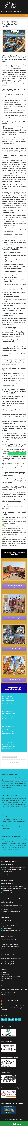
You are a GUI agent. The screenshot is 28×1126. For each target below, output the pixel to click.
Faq (2, 980)
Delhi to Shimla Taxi (7, 702)
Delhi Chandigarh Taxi (8, 713)
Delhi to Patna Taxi (7, 704)
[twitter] (5, 1019)
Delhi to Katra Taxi (7, 715)
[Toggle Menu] (26, 15)
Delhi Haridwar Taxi (7, 730)
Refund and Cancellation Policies (10, 976)
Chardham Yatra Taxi (14, 649)
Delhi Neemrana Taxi (8, 717)
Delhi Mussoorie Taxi (8, 728)
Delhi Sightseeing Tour (15, 618)
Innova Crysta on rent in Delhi (9, 944)
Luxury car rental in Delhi (7, 942)
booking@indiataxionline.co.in (11, 874)
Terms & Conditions (6, 978)
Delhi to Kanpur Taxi (8, 733)
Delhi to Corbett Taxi (8, 700)
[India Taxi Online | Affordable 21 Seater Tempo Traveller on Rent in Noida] (10, 5)
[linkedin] (9, 1019)
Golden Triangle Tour (14, 679)
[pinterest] (12, 1019)
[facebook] (2, 1019)
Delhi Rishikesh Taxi (7, 719)
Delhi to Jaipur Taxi (7, 698)
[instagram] (19, 1019)
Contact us (4, 972)
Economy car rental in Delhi (8, 940)
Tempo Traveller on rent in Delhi (10, 946)
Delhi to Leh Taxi (7, 743)
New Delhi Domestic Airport (8, 962)
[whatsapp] (16, 1019)
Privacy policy (5, 974)
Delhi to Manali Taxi (7, 711)
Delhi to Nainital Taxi (8, 726)
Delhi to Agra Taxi (7, 696)
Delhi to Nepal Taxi (7, 741)
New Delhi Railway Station (8, 964)
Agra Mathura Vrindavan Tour (14, 586)
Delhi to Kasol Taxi (7, 748)
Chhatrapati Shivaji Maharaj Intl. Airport (12, 958)
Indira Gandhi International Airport (10, 960)
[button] (17, 453)
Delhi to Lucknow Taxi (8, 732)
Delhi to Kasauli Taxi (8, 745)
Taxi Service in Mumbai (7, 949)
